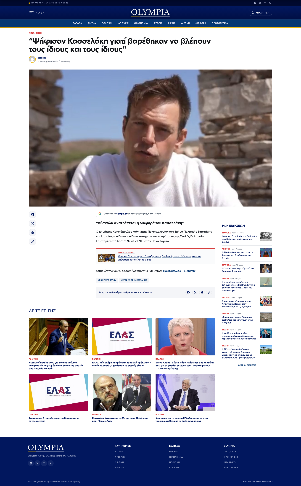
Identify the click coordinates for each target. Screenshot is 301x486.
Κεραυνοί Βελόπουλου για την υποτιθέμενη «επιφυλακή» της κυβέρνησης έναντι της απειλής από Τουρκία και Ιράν (56, 365)
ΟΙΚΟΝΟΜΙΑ (141, 23)
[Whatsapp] (32, 232)
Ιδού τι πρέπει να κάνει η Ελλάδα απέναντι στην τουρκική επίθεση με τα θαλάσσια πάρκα (182, 419)
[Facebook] (255, 3)
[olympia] (150, 12)
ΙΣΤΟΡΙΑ (158, 23)
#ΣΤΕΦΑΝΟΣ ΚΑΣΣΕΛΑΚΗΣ (134, 280)
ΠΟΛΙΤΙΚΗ (107, 23)
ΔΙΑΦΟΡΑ (200, 23)
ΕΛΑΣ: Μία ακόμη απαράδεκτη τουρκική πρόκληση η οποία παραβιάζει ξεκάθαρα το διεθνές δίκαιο (121, 364)
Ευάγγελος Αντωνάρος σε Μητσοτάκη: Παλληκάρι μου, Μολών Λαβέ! (120, 419)
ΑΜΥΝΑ (92, 23)
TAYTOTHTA (230, 451)
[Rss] (270, 3)
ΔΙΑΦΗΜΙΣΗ (230, 462)
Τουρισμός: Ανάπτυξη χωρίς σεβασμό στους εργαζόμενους (54, 419)
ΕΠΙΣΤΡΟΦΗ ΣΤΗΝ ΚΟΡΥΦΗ (258, 481)
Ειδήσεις (189, 271)
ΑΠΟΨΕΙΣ (123, 23)
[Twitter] (260, 3)
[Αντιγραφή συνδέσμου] (32, 241)
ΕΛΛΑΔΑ (77, 23)
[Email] (265, 3)
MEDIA (172, 23)
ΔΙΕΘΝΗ (185, 23)
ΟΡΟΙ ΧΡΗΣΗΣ (231, 457)
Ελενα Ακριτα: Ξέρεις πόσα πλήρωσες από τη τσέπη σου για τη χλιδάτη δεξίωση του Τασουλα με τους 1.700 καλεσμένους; (185, 365)
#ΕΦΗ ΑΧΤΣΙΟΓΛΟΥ (107, 280)
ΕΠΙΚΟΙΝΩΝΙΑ (231, 467)
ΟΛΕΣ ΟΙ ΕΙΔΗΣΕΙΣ (247, 365)
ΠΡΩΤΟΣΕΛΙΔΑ (220, 23)
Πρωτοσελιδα (172, 271)
